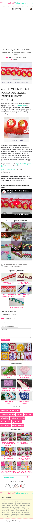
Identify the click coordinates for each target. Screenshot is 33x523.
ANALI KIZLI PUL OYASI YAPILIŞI (24, 295)
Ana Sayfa (6, 50)
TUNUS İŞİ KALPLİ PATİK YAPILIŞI (24, 402)
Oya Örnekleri (15, 50)
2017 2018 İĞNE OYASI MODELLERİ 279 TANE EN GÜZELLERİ (8, 443)
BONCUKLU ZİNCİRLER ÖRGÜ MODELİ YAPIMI (8, 389)
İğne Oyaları (28, 414)
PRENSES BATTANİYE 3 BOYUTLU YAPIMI (25, 376)
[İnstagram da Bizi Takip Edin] (16, 486)
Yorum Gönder (5, 339)
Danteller (19, 414)
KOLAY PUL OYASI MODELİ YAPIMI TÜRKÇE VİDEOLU (9, 295)
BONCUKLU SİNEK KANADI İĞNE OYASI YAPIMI (24, 389)
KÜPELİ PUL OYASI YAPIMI (16, 307)
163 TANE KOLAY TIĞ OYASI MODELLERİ (24, 443)
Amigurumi (4, 410)
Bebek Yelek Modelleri (8, 414)
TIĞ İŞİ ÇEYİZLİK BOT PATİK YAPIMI (8, 376)
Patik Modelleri (5, 425)
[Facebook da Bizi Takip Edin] (8, 486)
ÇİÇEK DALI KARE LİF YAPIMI (8, 402)
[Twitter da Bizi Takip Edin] (12, 486)
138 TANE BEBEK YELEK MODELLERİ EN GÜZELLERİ (8, 471)
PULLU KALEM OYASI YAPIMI (8, 283)
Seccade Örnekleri (18, 425)
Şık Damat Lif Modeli (8, 170)
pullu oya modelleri (16, 266)
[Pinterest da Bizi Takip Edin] (21, 486)
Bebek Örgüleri (14, 410)
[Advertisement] (16, 28)
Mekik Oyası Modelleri (18, 418)
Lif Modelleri (5, 418)
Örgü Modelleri (5, 422)
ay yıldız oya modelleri (10, 264)
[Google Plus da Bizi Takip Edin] (25, 486)
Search (27, 477)
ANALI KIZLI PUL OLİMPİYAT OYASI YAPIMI (24, 283)
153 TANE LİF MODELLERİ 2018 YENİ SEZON (8, 457)
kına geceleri (21, 105)
